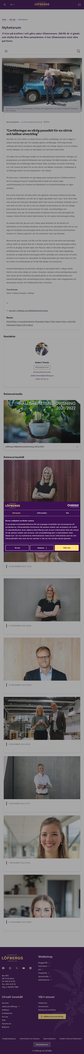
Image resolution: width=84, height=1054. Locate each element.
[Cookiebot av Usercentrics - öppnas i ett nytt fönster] (69, 505)
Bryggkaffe (42, 963)
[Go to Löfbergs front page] (42, 6)
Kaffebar (5, 1010)
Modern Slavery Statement (71, 1038)
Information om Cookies (29, 1038)
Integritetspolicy (9, 1038)
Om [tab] (67, 513)
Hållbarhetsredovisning (53, 1016)
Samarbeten (43, 1006)
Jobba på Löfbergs (9, 1006)
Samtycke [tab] (16, 513)
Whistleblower (42, 1044)
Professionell (7, 1013)
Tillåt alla (66, 548)
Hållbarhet (42, 1003)
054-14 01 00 (10, 981)
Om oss (5, 1017)
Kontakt (5, 1003)
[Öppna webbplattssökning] (4, 4)
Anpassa (41, 548)
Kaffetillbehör (44, 980)
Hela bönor (42, 966)
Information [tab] (42, 513)
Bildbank (5, 1027)
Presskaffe (42, 973)
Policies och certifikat (47, 1010)
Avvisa (17, 548)
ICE (39, 969)
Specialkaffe (43, 976)
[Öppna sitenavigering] (79, 4)
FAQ (3, 1020)
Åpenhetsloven (49, 1038)
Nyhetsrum (6, 1024)
